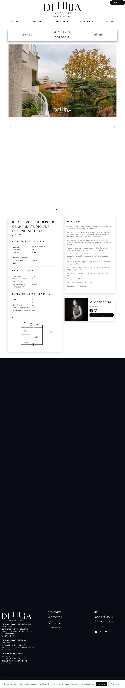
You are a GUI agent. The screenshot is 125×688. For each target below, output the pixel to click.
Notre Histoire (104, 616)
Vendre (54, 622)
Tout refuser (115, 684)
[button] (114, 127)
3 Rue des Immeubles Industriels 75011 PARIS (18, 645)
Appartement (62, 32)
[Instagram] (101, 631)
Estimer (55, 628)
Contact (99, 626)
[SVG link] (62, 8)
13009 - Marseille (38, 247)
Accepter (102, 684)
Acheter (55, 617)
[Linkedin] (106, 631)
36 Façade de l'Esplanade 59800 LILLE (14, 658)
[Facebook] (96, 631)
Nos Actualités (104, 621)
